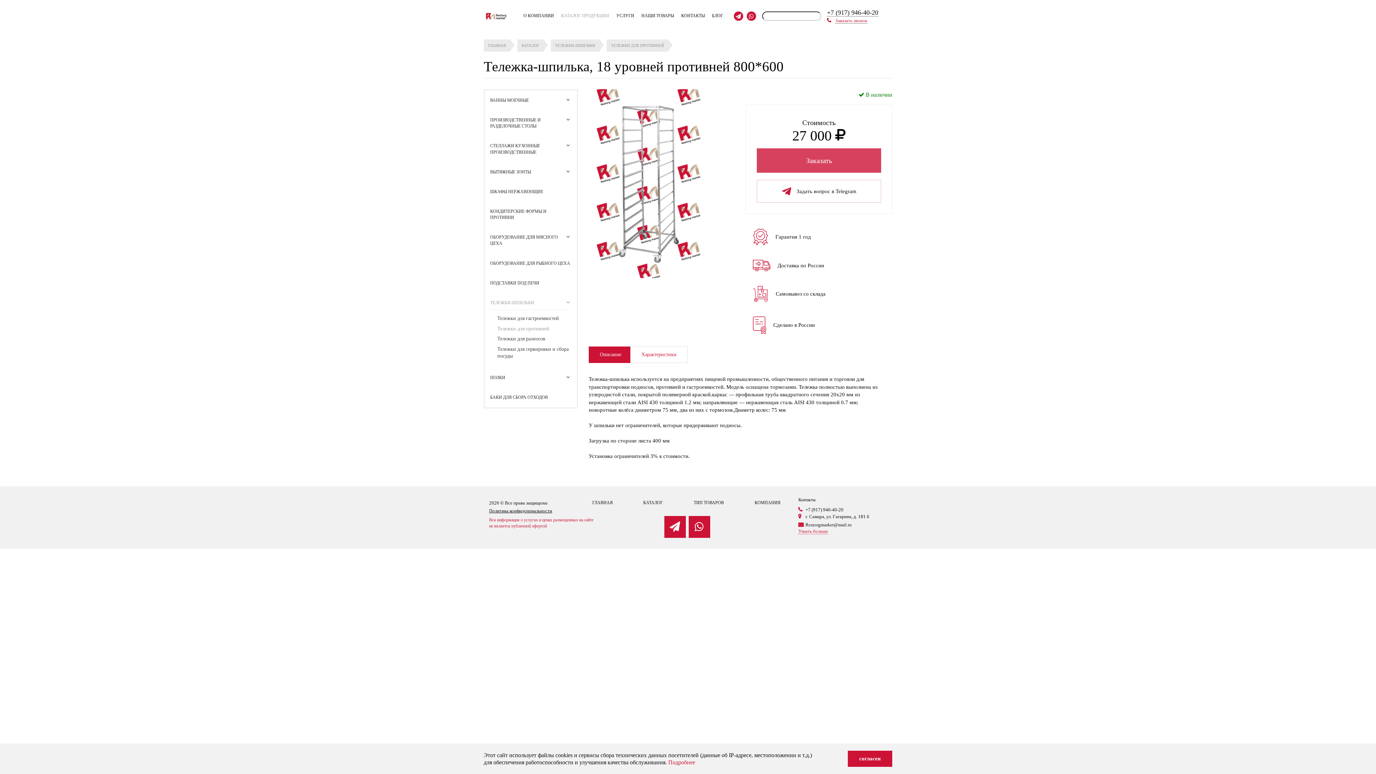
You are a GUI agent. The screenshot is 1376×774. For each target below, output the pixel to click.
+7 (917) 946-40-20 (852, 12)
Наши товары (657, 15)
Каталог (653, 502)
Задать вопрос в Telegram (826, 191)
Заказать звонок (851, 20)
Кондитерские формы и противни (518, 214)
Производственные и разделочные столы (515, 123)
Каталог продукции (585, 15)
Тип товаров (709, 502)
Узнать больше (813, 531)
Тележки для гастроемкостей (528, 318)
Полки (497, 377)
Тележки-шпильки (512, 302)
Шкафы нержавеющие (516, 191)
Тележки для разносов (521, 338)
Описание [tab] (610, 354)
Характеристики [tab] (659, 354)
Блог (717, 15)
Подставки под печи (514, 283)
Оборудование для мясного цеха (524, 240)
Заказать (819, 160)
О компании (539, 15)
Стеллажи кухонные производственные (515, 148)
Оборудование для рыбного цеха (530, 263)
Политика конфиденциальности (520, 510)
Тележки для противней (523, 328)
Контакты (693, 15)
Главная (602, 502)
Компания (767, 502)
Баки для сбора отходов (519, 397)
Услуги (625, 15)
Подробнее (681, 762)
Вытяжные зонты (510, 172)
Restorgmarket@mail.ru (829, 524)
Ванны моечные (509, 100)
